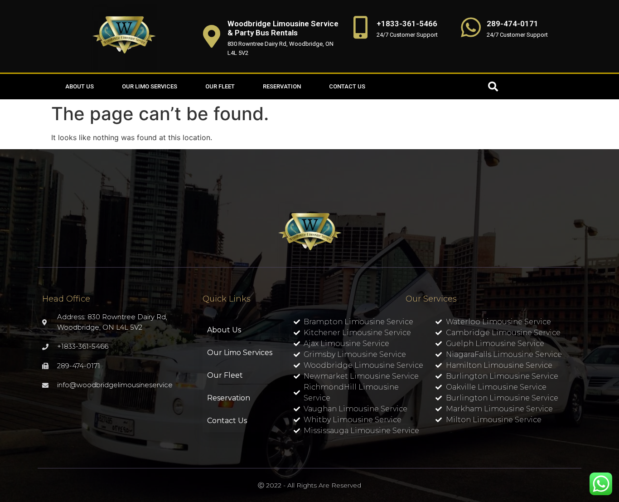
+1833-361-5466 (407, 23)
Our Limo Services (149, 86)
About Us (79, 86)
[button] (493, 87)
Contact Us (347, 86)
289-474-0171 (512, 23)
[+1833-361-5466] (360, 27)
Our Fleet (220, 86)
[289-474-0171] (470, 27)
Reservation (282, 86)
